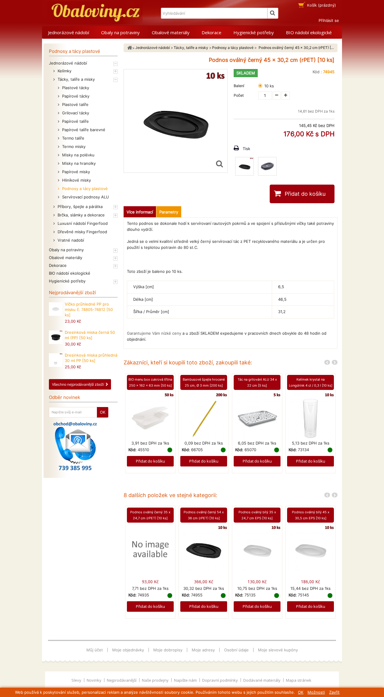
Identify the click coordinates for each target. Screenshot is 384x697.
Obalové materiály (171, 32)
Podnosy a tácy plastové (84, 188)
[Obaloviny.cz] (94, 12)
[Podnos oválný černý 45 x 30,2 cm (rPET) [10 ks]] (244, 166)
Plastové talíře (74, 104)
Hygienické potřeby (253, 32)
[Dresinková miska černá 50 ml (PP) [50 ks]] (55, 337)
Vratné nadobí (70, 240)
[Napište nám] (75, 446)
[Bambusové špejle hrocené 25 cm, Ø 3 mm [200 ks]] (203, 415)
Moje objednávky (128, 649)
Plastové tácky (75, 87)
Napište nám (186, 680)
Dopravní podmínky (220, 680)
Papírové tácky (75, 96)
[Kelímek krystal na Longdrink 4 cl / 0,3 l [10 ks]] (310, 415)
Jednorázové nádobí (68, 32)
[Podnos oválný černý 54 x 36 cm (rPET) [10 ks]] (203, 548)
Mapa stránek (298, 680)
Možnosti (316, 692)
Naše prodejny (156, 680)
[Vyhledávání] (272, 13)
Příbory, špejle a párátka (79, 206)
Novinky (94, 680)
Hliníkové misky (76, 180)
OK (300, 692)
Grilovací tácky (75, 112)
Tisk (246, 148)
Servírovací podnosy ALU (85, 197)
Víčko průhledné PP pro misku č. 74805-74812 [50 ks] (89, 309)
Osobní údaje (236, 649)
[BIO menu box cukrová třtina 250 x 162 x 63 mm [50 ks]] (150, 415)
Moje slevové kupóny (278, 649)
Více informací (140, 212)
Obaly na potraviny (120, 32)
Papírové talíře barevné (83, 129)
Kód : (317, 71)
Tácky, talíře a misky (75, 79)
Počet (239, 95)
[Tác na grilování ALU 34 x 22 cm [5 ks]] (257, 415)
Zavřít (334, 692)
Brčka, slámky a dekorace (80, 215)
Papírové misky (75, 171)
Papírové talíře (75, 121)
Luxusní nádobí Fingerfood (82, 223)
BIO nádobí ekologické (309, 32)
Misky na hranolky (78, 163)
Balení (240, 85)
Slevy (76, 680)
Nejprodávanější (122, 680)
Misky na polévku (77, 154)
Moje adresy (203, 649)
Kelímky (63, 70)
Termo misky (73, 146)
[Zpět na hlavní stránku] (129, 48)
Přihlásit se (329, 20)
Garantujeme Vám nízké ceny (154, 333)
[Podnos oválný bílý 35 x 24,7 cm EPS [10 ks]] (257, 548)
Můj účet (94, 649)
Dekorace (211, 32)
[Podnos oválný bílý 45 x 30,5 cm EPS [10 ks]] (310, 548)
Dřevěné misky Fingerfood (81, 231)
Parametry (168, 212)
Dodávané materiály (262, 680)
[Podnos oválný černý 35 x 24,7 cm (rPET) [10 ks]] (150, 548)
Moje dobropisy (167, 649)
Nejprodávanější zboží (72, 292)
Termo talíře (72, 138)
